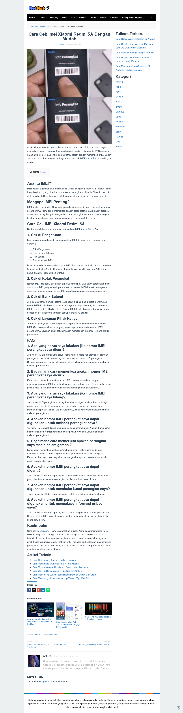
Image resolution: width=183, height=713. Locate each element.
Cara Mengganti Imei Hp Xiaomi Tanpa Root (95, 643)
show (44, 172)
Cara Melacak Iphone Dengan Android (135, 52)
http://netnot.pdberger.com (66, 656)
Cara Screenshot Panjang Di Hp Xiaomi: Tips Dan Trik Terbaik (46, 644)
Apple (118, 86)
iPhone (119, 106)
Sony (118, 131)
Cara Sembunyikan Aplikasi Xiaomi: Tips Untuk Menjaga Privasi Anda (68, 624)
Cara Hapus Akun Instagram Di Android (135, 38)
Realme (119, 121)
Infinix (119, 101)
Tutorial (119, 136)
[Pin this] (39, 590)
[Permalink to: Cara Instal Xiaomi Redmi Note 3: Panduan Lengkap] (98, 608)
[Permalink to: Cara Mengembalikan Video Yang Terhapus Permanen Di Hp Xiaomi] (40, 609)
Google (119, 96)
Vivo (118, 141)
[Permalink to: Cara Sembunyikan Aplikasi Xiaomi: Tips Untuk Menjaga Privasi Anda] (69, 611)
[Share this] (29, 590)
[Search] (152, 17)
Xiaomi (54, 147)
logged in (44, 681)
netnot (47, 656)
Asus (118, 91)
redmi (56, 634)
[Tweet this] (34, 590)
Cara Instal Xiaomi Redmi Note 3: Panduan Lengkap (98, 617)
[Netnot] (39, 7)
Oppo (118, 116)
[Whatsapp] (48, 590)
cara (51, 634)
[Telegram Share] (43, 590)
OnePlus (120, 111)
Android (119, 81)
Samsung (120, 126)
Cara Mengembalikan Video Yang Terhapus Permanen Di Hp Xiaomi (39, 621)
